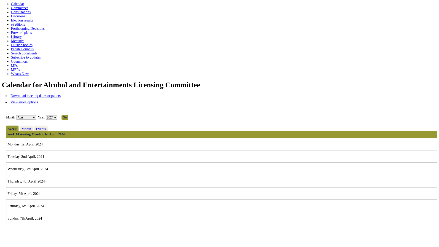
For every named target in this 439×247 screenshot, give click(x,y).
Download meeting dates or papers (36, 96)
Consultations (21, 12)
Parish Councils (22, 49)
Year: (42, 117)
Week (12, 129)
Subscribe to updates (26, 57)
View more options (24, 102)
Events (41, 129)
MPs (14, 65)
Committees (19, 8)
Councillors (19, 61)
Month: (11, 117)
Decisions (18, 16)
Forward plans (21, 33)
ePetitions (18, 24)
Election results (22, 20)
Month (26, 129)
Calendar (17, 4)
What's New (20, 74)
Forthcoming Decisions (28, 28)
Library (16, 37)
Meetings (17, 41)
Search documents (24, 53)
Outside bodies (21, 45)
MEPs (15, 70)
